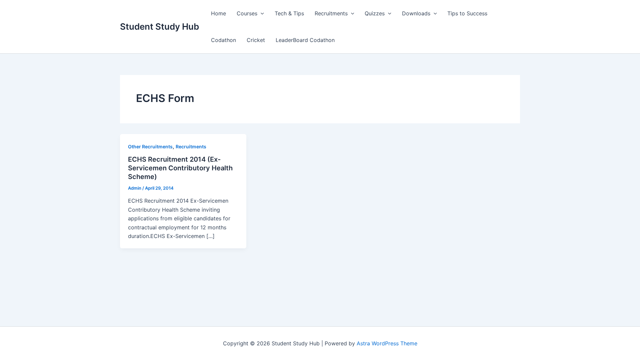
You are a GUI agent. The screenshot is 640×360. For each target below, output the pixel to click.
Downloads (416, 13)
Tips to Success (467, 13)
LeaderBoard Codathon (305, 40)
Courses (247, 13)
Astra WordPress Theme (387, 343)
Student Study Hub (159, 26)
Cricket (256, 40)
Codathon (223, 40)
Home (218, 13)
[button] (260, 13)
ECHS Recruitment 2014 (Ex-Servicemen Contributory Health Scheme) (180, 168)
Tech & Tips (289, 13)
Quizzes (375, 13)
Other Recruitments (150, 146)
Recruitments (331, 13)
